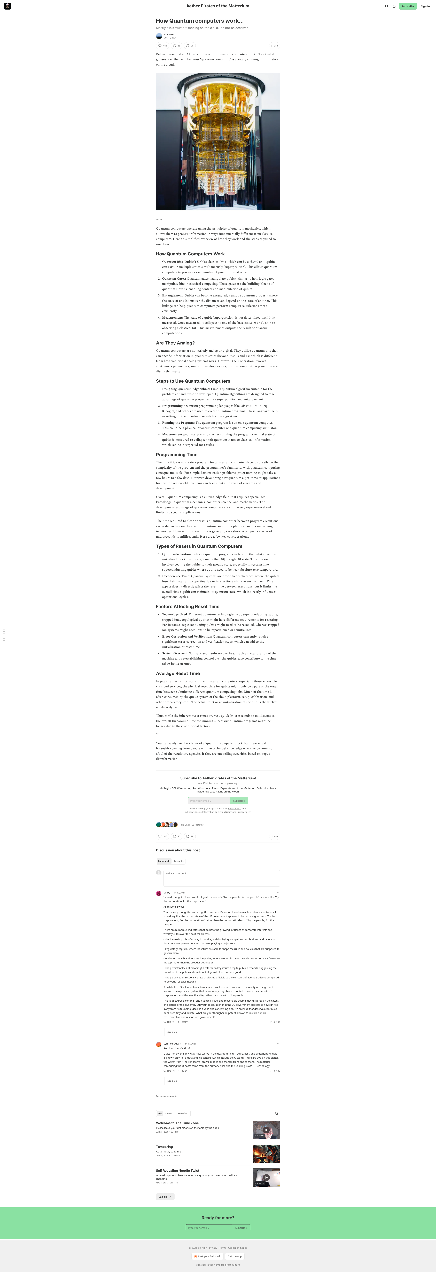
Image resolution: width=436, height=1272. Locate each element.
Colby (167, 892)
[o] (266, 1130)
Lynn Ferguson (172, 1043)
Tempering (164, 1147)
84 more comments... (167, 1096)
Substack (201, 1264)
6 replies (172, 1080)
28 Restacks (198, 824)
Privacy (213, 1247)
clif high (169, 34)
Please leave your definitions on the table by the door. (187, 1127)
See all (163, 1196)
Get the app (235, 1256)
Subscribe (408, 6)
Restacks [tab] (178, 861)
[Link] (151, 254)
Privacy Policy (244, 811)
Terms (222, 1247)
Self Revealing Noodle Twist (177, 1171)
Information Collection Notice (217, 811)
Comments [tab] (164, 861)
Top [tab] (160, 1113)
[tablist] (170, 861)
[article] (218, 1130)
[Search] (386, 6)
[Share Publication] (394, 6)
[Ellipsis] (278, 892)
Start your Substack (209, 1256)
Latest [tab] (168, 1113)
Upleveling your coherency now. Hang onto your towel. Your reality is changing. (196, 1177)
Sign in (425, 6)
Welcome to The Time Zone (177, 1123)
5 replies (172, 1032)
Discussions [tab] (182, 1113)
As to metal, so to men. (169, 1151)
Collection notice (237, 1247)
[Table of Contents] (3, 636)
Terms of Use (234, 808)
